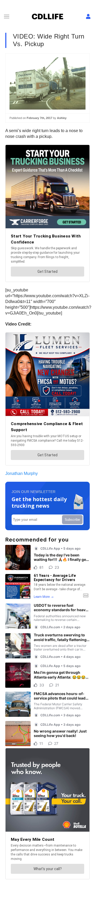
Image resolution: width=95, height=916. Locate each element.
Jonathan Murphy (21, 473)
